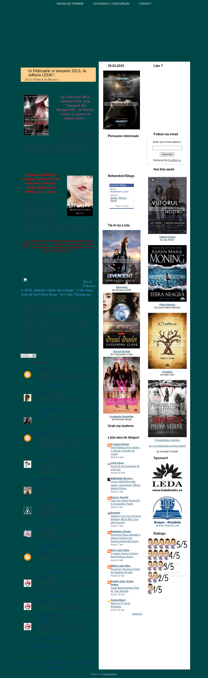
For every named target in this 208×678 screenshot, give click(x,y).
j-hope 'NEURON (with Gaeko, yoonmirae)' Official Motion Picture (125, 485)
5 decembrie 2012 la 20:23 (52, 478)
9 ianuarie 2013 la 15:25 (51, 594)
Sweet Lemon (45, 392)
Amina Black (118, 600)
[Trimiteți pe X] (30, 356)
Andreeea (43, 415)
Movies (123, 198)
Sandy (41, 528)
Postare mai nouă (31, 662)
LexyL (40, 505)
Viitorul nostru (167, 237)
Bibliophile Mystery (122, 478)
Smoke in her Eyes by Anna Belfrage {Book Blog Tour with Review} (126, 519)
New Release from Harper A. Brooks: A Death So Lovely (125, 450)
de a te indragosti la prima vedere (167, 445)
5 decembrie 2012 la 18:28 (52, 409)
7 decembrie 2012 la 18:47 (52, 545)
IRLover (42, 459)
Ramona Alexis (110, 674)
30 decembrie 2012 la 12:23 (53, 571)
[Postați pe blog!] (26, 356)
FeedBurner (174, 160)
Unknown (43, 369)
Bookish (115, 512)
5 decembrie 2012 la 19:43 (52, 426)
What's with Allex (120, 565)
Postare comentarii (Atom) (53, 667)
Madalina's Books (121, 531)
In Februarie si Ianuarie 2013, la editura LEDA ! (57, 73)
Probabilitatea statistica (167, 440)
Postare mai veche (85, 662)
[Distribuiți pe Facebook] (34, 356)
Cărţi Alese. (117, 463)
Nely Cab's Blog (120, 550)
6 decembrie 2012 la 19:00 (52, 499)
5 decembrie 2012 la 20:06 (52, 452)
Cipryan (42, 485)
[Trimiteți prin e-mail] (23, 356)
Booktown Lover (119, 191)
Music (113, 200)
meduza (42, 578)
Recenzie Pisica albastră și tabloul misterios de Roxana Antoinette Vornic (126, 538)
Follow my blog (122, 206)
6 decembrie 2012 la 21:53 (52, 522)
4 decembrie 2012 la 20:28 (52, 386)
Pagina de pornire (57, 662)
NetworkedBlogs (118, 185)
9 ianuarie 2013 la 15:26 (51, 615)
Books (113, 198)
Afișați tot (137, 613)
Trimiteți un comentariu (41, 645)
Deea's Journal (119, 497)
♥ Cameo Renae (120, 444)
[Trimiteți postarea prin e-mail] (62, 79)
